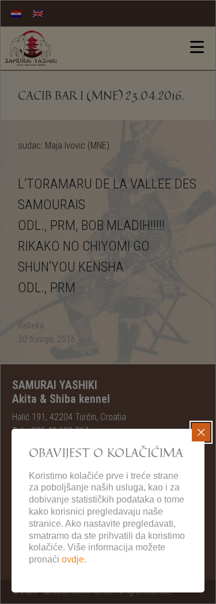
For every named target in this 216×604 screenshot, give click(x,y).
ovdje (73, 559)
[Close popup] (201, 432)
